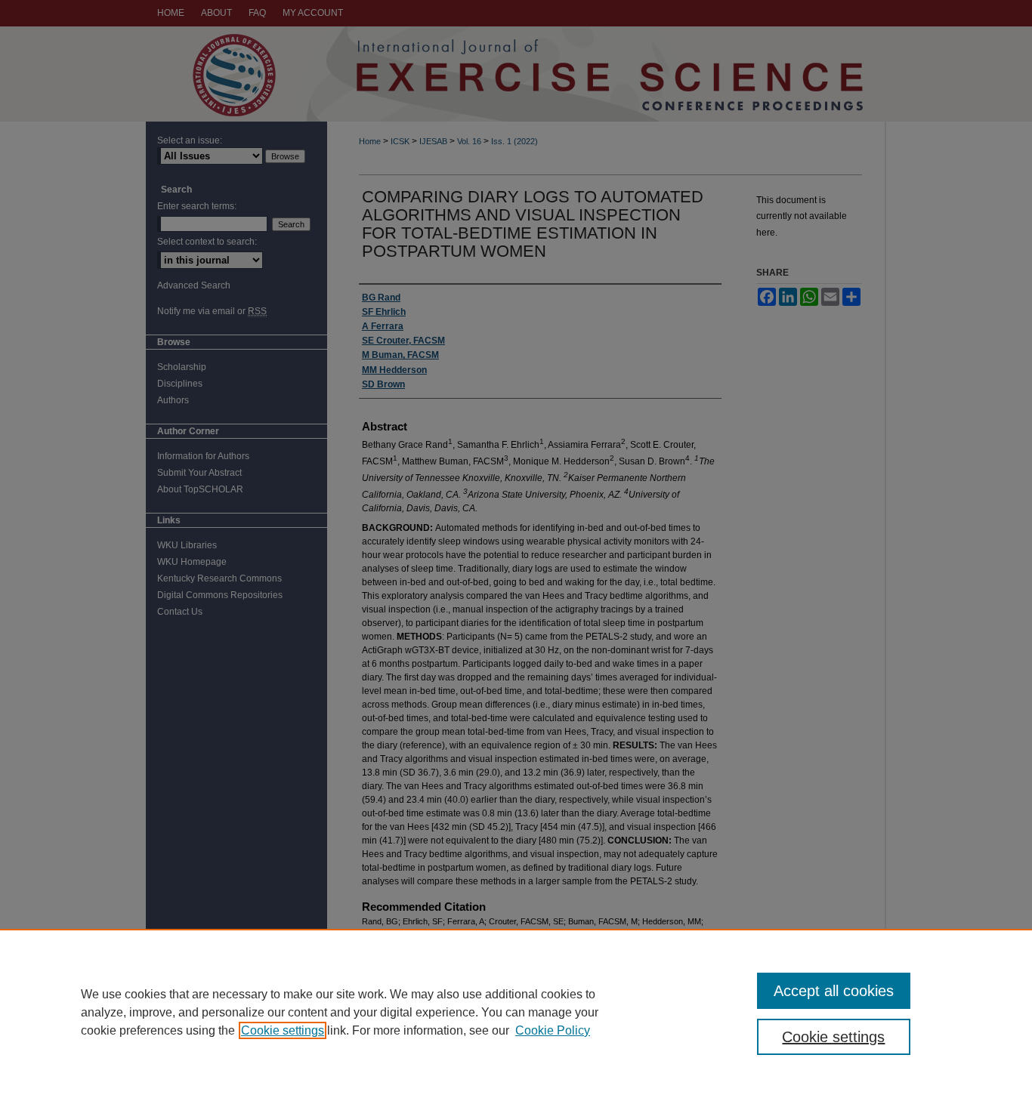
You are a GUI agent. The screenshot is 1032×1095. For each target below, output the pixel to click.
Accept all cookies (834, 990)
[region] (516, 1012)
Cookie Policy (552, 1030)
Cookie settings (282, 1030)
